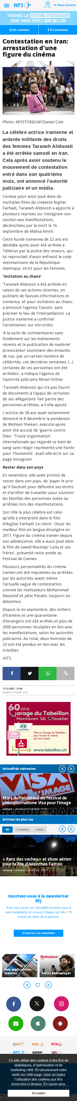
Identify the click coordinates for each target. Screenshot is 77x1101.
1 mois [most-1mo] (39, 829)
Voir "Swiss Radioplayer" (57, 965)
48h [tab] (7, 829)
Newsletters (15, 1023)
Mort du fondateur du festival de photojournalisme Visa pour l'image (37, 800)
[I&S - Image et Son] (57, 1052)
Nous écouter (67, 5)
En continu (20, 30)
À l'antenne (58, 30)
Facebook (13, 1004)
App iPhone (38, 1023)
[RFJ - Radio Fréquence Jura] (19, 1052)
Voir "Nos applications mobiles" (19, 965)
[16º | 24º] (47, 0)
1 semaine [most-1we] (22, 829)
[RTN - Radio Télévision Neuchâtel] (57, 1044)
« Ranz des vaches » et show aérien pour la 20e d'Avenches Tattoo (37, 861)
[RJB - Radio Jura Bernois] (38, 1044)
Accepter (38, 1093)
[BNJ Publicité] (19, 1044)
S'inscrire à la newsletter (38, 933)
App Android (60, 1023)
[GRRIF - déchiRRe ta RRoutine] (38, 1052)
